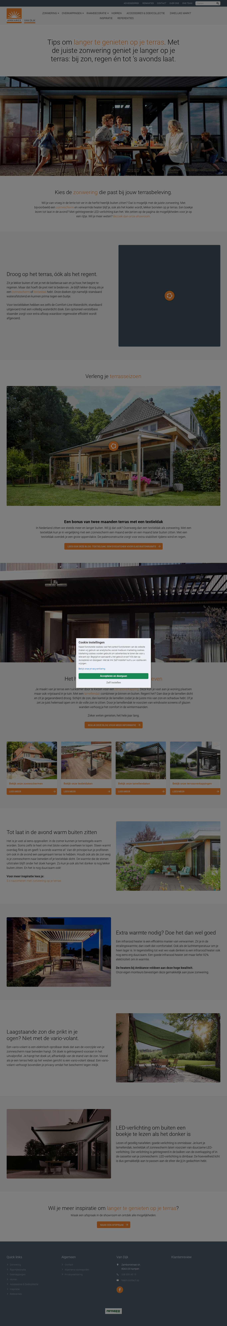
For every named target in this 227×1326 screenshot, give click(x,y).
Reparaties (148, 3)
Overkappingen (72, 13)
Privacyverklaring (74, 1274)
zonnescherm (65, 207)
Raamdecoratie (97, 13)
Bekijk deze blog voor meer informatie (112, 725)
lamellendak (92, 693)
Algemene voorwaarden (77, 1269)
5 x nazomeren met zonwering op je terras (34, 880)
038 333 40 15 (128, 1274)
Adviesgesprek (131, 3)
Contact (161, 3)
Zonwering (49, 13)
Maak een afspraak (112, 1225)
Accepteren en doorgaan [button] (113, 675)
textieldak (40, 292)
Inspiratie (106, 18)
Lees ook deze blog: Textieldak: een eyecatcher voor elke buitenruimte (112, 546)
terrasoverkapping (127, 689)
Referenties (125, 18)
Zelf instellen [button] (113, 682)
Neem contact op (130, 1280)
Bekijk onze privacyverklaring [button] (92, 668)
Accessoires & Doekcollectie (146, 13)
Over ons (174, 3)
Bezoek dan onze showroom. (132, 216)
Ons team (187, 3)
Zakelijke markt (180, 13)
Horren (117, 13)
